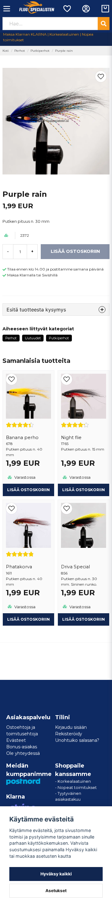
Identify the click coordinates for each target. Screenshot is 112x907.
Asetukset (56, 890)
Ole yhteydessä (23, 753)
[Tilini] (86, 8)
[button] (100, 76)
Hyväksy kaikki (56, 873)
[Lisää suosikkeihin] (66, 8)
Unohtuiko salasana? (77, 740)
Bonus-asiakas (21, 747)
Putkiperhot (39, 51)
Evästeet (16, 740)
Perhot (19, 51)
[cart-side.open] (105, 8)
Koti (5, 51)
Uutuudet (33, 338)
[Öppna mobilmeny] (6, 8)
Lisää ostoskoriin (28, 489)
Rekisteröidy (68, 734)
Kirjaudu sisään (71, 727)
